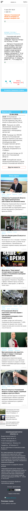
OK (18, 84)
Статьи (20, 194)
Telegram (16, 82)
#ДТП (8, 309)
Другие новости (14, 167)
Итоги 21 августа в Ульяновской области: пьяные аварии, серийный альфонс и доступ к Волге (14, 391)
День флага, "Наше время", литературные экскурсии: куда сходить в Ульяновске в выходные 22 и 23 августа (14, 272)
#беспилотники (5, 196)
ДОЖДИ (6, 32)
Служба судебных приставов (8, 503)
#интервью (10, 350)
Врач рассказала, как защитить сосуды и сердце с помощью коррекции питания (12, 353)
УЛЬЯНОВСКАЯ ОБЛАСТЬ (12, 34)
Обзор (20, 306)
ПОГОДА (13, 32)
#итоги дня (4, 387)
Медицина (4, 348)
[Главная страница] (13, 2)
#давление (4, 350)
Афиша (3, 268)
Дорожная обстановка (7, 306)
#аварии (4, 309)
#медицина (17, 350)
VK (22, 82)
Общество (14, 194)
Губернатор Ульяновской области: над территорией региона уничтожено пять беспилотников (14, 199)
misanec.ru (4, 449)
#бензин (4, 233)
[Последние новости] (21, 112)
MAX (18, 81)
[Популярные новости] (25, 112)
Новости (9, 194)
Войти (25, 2)
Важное (3, 194)
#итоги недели (14, 309)
